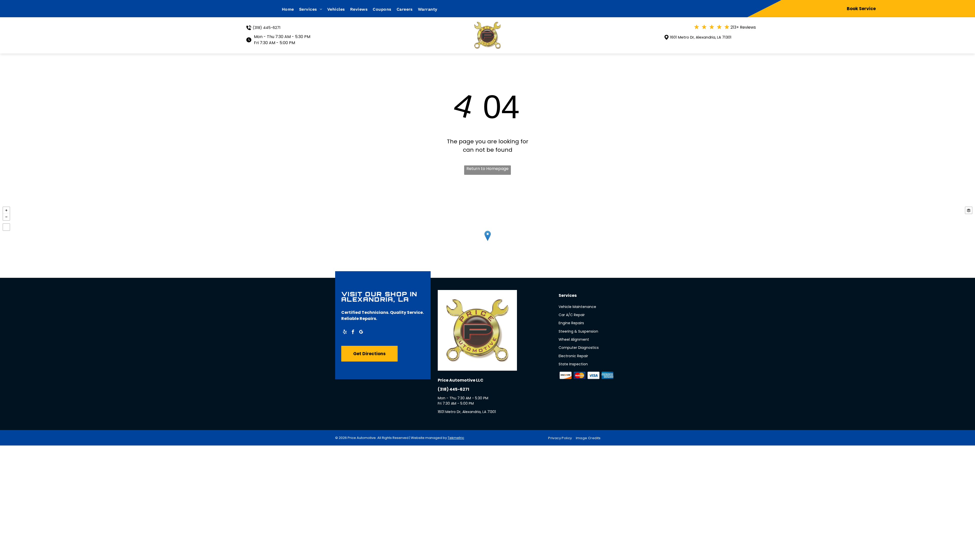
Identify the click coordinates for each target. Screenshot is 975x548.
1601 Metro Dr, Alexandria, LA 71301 (701, 37)
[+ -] (487, 241)
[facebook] (352, 332)
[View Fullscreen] (6, 227)
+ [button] (6, 210)
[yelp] (344, 332)
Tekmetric (456, 437)
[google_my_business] (361, 332)
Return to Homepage (487, 169)
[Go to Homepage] (487, 25)
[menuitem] (290, 9)
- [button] (6, 217)
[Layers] (968, 210)
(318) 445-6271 (267, 27)
